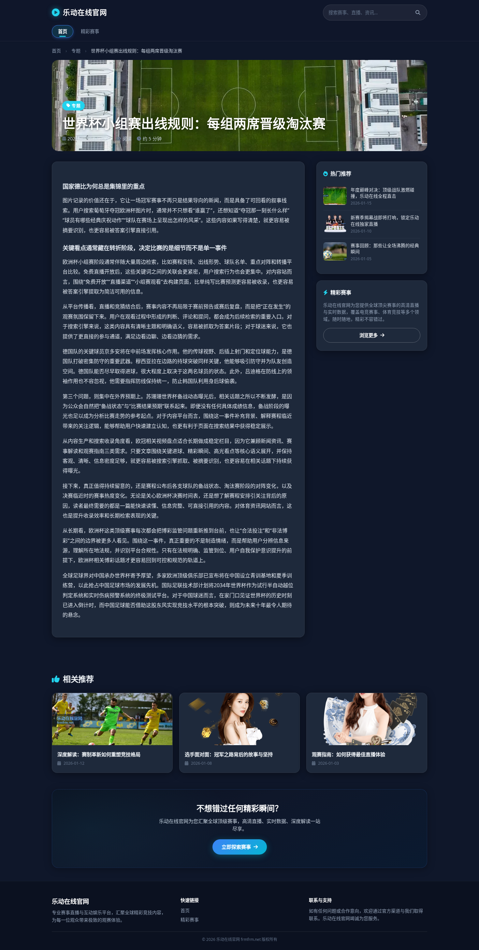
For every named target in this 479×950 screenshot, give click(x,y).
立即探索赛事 (236, 847)
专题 (75, 51)
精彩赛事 (90, 31)
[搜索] (418, 12)
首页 (62, 31)
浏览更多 (368, 335)
